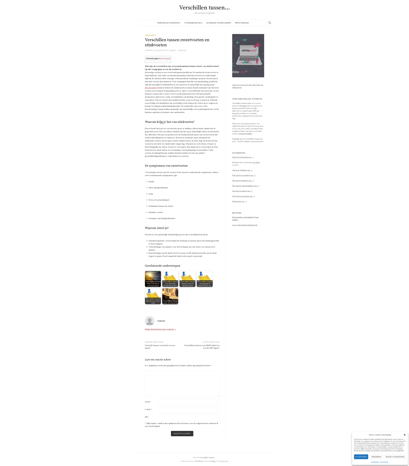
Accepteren (361, 457)
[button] (405, 435)
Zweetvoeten (151, 87)
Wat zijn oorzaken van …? (242, 191)
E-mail (148, 409)
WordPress (199, 461)
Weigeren (376, 457)
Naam (148, 402)
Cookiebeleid (375, 462)
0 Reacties (182, 50)
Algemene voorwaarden (218, 23)
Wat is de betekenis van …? (242, 157)
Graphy (213, 461)
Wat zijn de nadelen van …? (243, 180)
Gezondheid (150, 35)
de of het (256, 162)
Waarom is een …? (239, 201)
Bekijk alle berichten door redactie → (160, 329)
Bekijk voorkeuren (395, 457)
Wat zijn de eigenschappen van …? (245, 186)
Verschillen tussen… (204, 7)
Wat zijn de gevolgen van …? (243, 196)
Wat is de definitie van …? (242, 170)
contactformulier (245, 134)
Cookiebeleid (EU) (193, 23)
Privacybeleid (384, 462)
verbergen (165, 58)
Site (146, 417)
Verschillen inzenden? (168, 23)
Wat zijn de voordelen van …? (244, 175)
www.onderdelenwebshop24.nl (244, 225)
